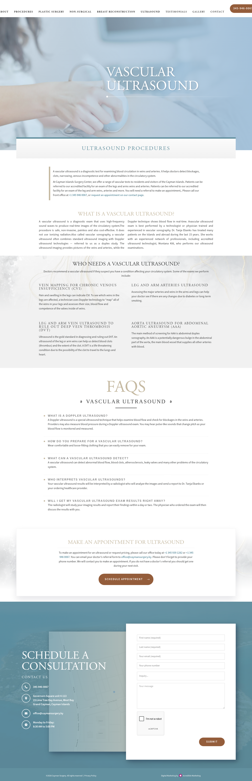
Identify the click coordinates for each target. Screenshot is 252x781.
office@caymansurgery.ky (136, 557)
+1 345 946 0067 (78, 195)
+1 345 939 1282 (173, 553)
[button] (23, 12)
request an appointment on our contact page (117, 195)
